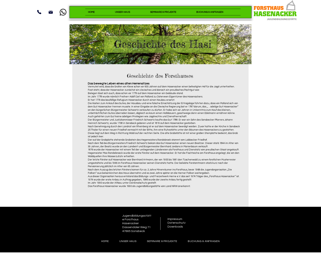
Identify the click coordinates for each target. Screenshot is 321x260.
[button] (129, 12)
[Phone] (39, 12)
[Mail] (50, 12)
